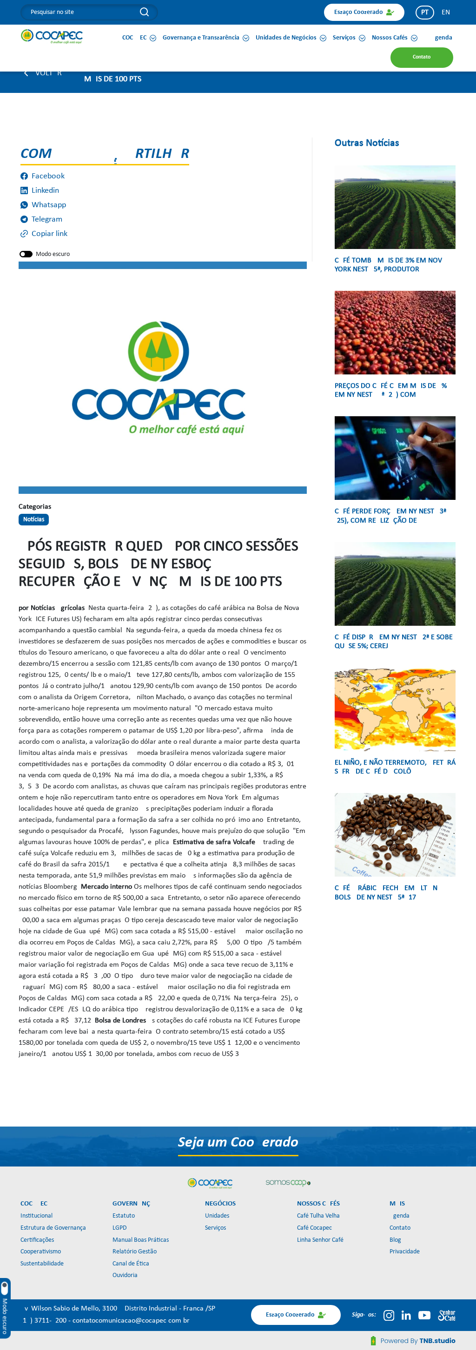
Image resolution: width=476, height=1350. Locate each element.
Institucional (36, 1215)
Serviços (215, 1228)
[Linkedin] (406, 1315)
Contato (400, 1228)
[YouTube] (424, 1315)
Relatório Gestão (134, 1251)
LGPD (119, 1228)
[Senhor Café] (447, 1315)
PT (425, 12)
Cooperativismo (40, 1251)
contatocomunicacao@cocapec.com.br (131, 1320)
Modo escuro (53, 254)
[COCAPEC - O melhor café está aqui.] (52, 36)
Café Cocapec (314, 1228)
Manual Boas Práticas (140, 1240)
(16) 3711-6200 (44, 1320)
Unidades (217, 1215)
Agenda (400, 1215)
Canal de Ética (130, 1263)
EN (446, 12)
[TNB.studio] (413, 1340)
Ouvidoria (125, 1275)
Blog (395, 1240)
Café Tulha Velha (318, 1215)
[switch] (26, 254)
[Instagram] (388, 1315)
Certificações (37, 1240)
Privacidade (405, 1251)
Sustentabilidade (42, 1263)
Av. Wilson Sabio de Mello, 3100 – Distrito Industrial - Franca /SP (117, 1308)
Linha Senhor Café (320, 1240)
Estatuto (123, 1215)
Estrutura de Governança (53, 1228)
